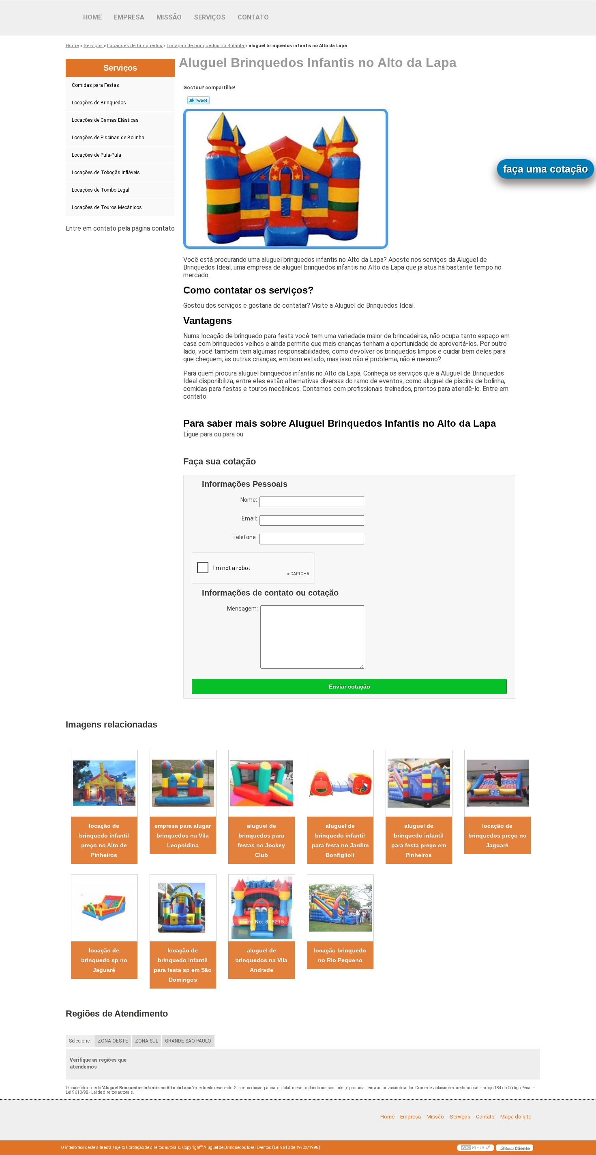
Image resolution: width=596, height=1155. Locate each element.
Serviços (209, 17)
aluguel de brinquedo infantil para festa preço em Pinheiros (418, 840)
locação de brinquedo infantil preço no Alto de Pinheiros (104, 840)
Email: (250, 518)
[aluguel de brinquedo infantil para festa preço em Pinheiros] (419, 783)
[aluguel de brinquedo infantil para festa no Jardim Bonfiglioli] (340, 783)
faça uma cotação (545, 169)
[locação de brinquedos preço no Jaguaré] (497, 783)
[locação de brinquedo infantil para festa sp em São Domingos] (183, 907)
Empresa (129, 17)
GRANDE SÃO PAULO (188, 1041)
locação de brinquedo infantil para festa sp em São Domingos (183, 965)
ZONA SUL (146, 1041)
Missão (169, 17)
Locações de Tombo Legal (100, 190)
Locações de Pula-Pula (96, 155)
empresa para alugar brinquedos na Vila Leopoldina (182, 835)
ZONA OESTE (113, 1041)
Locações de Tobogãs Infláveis (106, 172)
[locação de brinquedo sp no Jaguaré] (104, 907)
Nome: (249, 500)
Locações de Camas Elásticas (105, 120)
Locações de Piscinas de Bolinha (108, 137)
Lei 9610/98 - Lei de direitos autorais (99, 1092)
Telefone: (245, 537)
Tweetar (198, 100)
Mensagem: (243, 608)
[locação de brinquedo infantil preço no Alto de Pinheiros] (104, 783)
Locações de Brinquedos (99, 103)
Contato (253, 17)
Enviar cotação (349, 686)
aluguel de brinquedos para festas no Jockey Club (261, 840)
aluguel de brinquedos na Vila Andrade (261, 960)
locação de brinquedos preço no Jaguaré (497, 835)
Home (92, 17)
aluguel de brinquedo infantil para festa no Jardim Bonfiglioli (340, 840)
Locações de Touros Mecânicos (107, 207)
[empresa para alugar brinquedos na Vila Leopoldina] (183, 783)
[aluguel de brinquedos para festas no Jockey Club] (261, 783)
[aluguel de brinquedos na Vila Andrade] (261, 907)
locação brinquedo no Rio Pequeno (340, 955)
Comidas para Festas (95, 85)
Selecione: (80, 1041)
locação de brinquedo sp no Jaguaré (104, 960)
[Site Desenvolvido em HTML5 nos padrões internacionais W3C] (475, 1147)
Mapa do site (515, 1117)
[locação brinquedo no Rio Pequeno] (340, 907)
